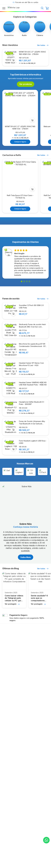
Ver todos (41, 45)
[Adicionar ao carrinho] (13, 60)
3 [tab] (27, 281)
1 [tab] (21, 281)
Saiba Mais (25, 557)
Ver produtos (25, 84)
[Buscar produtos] (42, 8)
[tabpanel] (25, 263)
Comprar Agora (20, 142)
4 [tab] (29, 281)
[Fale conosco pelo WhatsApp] (46, 840)
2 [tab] (24, 281)
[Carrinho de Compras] (47, 8)
